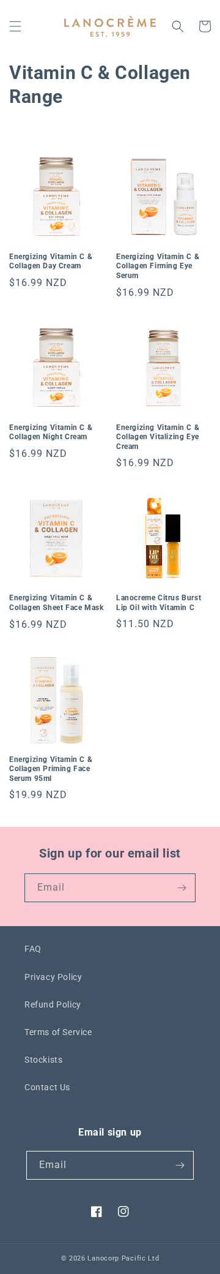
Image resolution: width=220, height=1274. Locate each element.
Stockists (43, 1060)
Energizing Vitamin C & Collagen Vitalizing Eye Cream (157, 437)
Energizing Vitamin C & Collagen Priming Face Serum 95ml (50, 769)
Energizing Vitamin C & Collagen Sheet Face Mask (56, 603)
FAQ (33, 949)
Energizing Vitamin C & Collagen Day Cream (50, 261)
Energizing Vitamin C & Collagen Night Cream (50, 432)
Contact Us (47, 1087)
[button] (15, 26)
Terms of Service (58, 1032)
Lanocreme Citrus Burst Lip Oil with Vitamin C (158, 603)
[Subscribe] (181, 887)
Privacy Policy (53, 977)
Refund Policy (52, 1004)
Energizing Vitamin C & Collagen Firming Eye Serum (157, 266)
